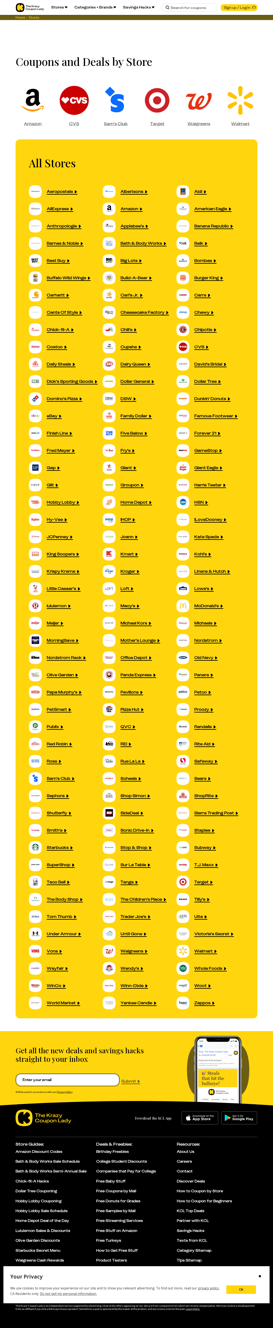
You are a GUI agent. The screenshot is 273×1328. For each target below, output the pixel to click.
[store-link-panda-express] (112, 674)
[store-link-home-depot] (112, 502)
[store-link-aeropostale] (38, 191)
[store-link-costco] (38, 346)
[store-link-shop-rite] (185, 795)
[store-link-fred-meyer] (38, 450)
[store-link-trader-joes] (112, 916)
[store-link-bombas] (185, 260)
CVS (74, 123)
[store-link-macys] (112, 605)
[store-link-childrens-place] (112, 899)
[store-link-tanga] (112, 882)
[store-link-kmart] (112, 554)
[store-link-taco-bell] (38, 882)
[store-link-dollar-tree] (185, 381)
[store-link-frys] (112, 450)
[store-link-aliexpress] (38, 208)
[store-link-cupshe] (112, 346)
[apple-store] (200, 1117)
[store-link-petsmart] (38, 709)
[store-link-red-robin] (38, 743)
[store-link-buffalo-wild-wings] (38, 277)
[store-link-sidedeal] (112, 812)
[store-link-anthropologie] (38, 226)
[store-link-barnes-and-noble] (38, 243)
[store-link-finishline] (38, 433)
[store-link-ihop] (112, 519)
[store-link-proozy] (185, 709)
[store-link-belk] (185, 243)
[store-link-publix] (38, 726)
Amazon (33, 123)
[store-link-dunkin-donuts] (185, 398)
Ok (241, 1289)
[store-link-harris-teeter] (185, 484)
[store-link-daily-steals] (38, 364)
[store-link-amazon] (112, 208)
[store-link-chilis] (112, 329)
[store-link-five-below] (112, 433)
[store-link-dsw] (112, 398)
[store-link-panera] (185, 674)
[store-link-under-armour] (38, 933)
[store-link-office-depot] (112, 657)
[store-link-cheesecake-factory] (112, 312)
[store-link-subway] (185, 847)
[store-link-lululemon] (38, 605)
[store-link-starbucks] (38, 847)
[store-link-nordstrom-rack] (38, 657)
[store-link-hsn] (185, 502)
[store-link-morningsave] (38, 640)
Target (157, 123)
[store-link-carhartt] (38, 295)
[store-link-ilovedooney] (185, 519)
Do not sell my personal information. (68, 1293)
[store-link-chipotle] (185, 329)
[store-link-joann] (112, 536)
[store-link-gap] (38, 467)
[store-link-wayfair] (38, 968)
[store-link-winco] (38, 985)
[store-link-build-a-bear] (112, 277)
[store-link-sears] (185, 778)
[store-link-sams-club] (38, 778)
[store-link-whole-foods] (185, 968)
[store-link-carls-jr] (112, 295)
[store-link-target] (185, 882)
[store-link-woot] (185, 985)
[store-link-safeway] (185, 761)
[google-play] (239, 1117)
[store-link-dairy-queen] (112, 364)
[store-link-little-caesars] (38, 588)
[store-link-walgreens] (112, 951)
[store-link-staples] (185, 830)
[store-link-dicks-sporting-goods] (38, 381)
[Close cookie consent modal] (260, 1276)
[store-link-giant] (112, 467)
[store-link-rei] (112, 743)
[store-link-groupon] (112, 484)
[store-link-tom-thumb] (38, 916)
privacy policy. (208, 1288)
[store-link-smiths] (38, 830)
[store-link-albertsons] (112, 191)
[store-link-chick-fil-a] (38, 329)
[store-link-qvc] (112, 726)
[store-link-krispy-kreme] (38, 571)
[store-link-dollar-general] (112, 381)
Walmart (240, 123)
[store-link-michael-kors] (112, 623)
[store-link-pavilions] (112, 692)
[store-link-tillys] (185, 899)
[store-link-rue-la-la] (112, 761)
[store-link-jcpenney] (38, 536)
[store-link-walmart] (185, 951)
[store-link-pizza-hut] (112, 709)
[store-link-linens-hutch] (185, 571)
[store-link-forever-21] (185, 433)
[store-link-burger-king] (185, 277)
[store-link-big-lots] (112, 260)
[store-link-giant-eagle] (185, 467)
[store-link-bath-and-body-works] (112, 243)
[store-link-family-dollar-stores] (112, 415)
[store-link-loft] (112, 588)
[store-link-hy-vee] (38, 519)
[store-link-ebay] (38, 415)
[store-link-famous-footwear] (185, 415)
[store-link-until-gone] (112, 933)
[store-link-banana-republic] (185, 226)
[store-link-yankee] (112, 1002)
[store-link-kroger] (112, 571)
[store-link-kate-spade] (185, 536)
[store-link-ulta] (185, 916)
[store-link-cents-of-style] (38, 312)
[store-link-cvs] (185, 346)
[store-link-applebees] (112, 226)
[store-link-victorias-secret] (185, 933)
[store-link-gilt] (38, 484)
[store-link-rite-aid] (185, 743)
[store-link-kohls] (185, 554)
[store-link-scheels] (112, 778)
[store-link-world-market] (38, 1002)
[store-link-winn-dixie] (112, 985)
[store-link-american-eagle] (185, 208)
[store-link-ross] (38, 761)
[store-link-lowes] (185, 588)
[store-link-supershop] (38, 864)
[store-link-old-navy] (185, 657)
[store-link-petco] (185, 692)
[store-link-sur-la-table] (112, 864)
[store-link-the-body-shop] (38, 899)
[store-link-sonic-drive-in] (112, 830)
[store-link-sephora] (38, 795)
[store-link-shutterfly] (38, 812)
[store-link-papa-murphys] (38, 692)
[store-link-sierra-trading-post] (185, 812)
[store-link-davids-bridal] (185, 364)
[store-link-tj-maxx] (185, 864)
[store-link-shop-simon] (112, 795)
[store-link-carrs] (185, 295)
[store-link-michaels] (185, 623)
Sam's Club (116, 123)
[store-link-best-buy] (38, 260)
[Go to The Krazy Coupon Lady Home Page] (30, 7)
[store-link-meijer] (38, 623)
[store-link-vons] (38, 951)
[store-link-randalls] (185, 726)
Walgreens (198, 123)
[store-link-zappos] (185, 1002)
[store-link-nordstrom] (185, 640)
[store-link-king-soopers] (38, 554)
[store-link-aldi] (185, 191)
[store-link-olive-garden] (38, 674)
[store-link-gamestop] (185, 450)
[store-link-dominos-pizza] (38, 398)
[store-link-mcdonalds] (185, 605)
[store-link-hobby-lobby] (38, 502)
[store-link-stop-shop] (112, 847)
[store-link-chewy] (185, 312)
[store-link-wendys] (112, 968)
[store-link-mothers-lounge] (112, 640)
